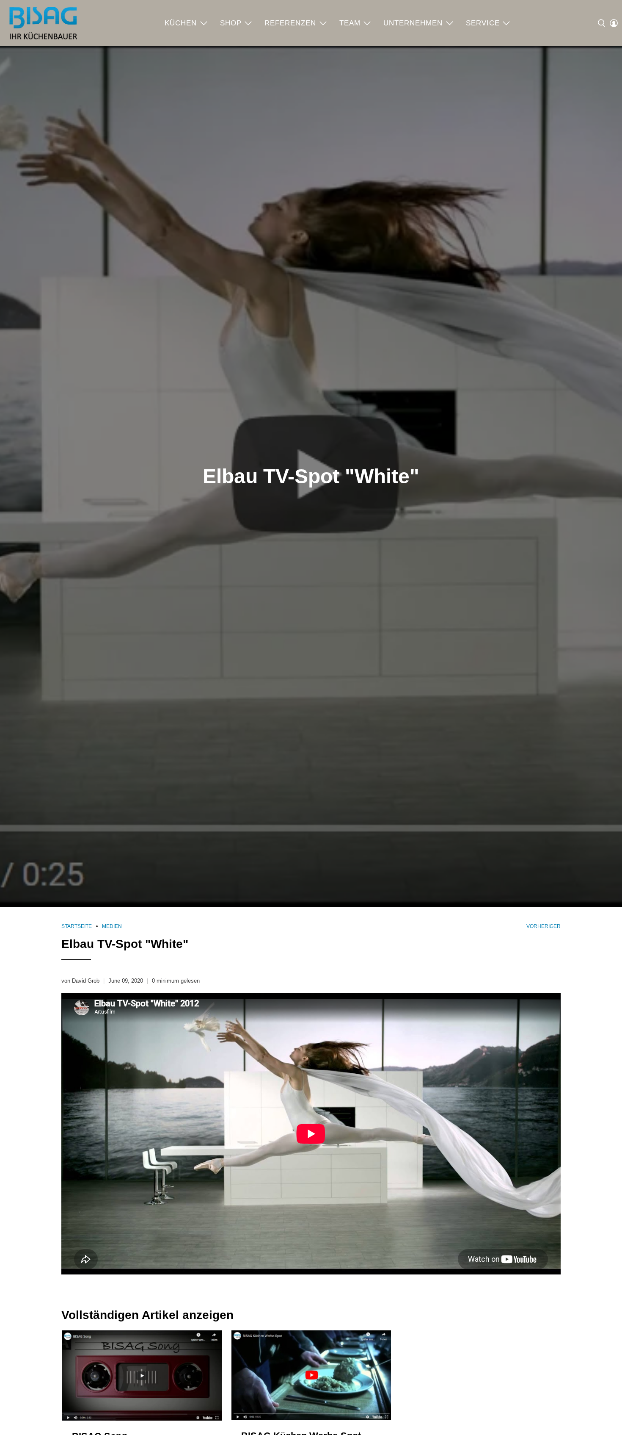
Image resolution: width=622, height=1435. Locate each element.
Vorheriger (543, 926)
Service (483, 23)
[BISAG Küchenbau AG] (43, 23)
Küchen (181, 23)
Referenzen (290, 23)
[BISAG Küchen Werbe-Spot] (311, 1375)
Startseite (76, 926)
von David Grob (80, 981)
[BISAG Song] (142, 1375)
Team (350, 23)
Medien (112, 926)
